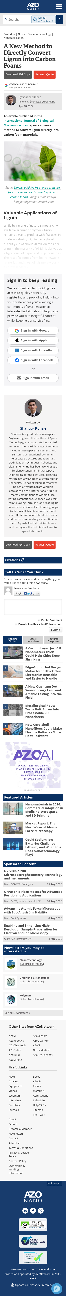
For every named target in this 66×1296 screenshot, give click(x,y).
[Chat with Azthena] (56, 1288)
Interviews (15, 1100)
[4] (13, 709)
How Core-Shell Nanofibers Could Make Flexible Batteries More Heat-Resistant (43, 730)
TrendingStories (12, 640)
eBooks (37, 1081)
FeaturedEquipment (53, 640)
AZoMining (15, 1059)
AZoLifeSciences (43, 1055)
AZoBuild (14, 1055)
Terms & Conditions (21, 1148)
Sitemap (38, 1110)
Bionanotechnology (39, 34)
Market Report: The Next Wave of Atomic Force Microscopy (41, 827)
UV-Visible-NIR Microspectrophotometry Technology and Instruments (33, 874)
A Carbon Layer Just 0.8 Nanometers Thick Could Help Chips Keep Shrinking (43, 653)
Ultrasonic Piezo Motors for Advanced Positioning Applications (33, 893)
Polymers (26, 995)
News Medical (41, 1050)
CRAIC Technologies (22, 884)
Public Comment (51, 620)
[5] (13, 728)
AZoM (12, 1036)
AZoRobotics (16, 1040)
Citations (13, 560)
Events (37, 1086)
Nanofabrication (14, 37)
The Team (39, 1114)
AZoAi (36, 1045)
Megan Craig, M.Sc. (44, 101)
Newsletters (16, 1133)
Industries (39, 1100)
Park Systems (18, 918)
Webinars (15, 1095)
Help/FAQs (39, 1105)
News (21, 34)
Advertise (14, 1143)
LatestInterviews (33, 640)
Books (36, 1076)
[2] (13, 671)
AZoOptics (15, 1050)
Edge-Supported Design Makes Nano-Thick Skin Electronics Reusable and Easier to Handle (43, 672)
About (12, 1119)
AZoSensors (40, 1036)
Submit (55, 629)
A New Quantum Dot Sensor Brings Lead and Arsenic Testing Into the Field (43, 692)
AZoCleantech (17, 1045)
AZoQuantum (41, 1040)
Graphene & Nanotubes (34, 977)
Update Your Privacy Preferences (34, 1285)
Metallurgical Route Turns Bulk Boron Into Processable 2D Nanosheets (42, 711)
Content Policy (17, 1161)
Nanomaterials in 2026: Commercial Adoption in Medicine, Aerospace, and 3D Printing (44, 810)
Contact (13, 1138)
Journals (14, 1110)
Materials (39, 1091)
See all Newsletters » (17, 1013)
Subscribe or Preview (31, 963)
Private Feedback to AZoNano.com (40, 624)
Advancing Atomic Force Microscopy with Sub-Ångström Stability (32, 910)
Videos (13, 1091)
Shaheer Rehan (33, 428)
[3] (13, 690)
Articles (13, 1081)
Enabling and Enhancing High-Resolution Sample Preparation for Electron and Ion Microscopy (31, 929)
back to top (53, 1183)
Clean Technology (31, 960)
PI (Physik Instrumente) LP (26, 901)
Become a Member (20, 1129)
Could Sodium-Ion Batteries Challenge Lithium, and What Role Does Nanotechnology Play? (43, 847)
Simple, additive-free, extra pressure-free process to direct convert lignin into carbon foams (34, 192)
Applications (40, 1095)
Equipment (15, 1086)
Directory (14, 1105)
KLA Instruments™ (21, 939)
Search (13, 1124)
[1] (13, 652)
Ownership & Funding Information (17, 1169)
